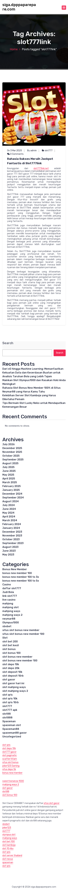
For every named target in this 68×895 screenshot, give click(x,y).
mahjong (7, 603)
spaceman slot (11, 725)
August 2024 (10, 501)
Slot (5, 637)
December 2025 (12, 448)
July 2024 (8, 505)
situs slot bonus (10, 762)
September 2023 (13, 543)
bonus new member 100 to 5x (20, 580)
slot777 (49, 150)
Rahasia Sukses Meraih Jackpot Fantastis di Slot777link (30, 161)
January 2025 (11, 489)
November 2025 (12, 451)
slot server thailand (12, 855)
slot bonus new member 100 (19, 660)
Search (7, 343)
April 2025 (8, 478)
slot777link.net (41, 168)
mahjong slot (10, 607)
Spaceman (9, 721)
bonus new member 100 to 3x (20, 576)
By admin (32, 150)
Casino (6, 584)
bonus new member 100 (17, 573)
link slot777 (9, 595)
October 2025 (11, 455)
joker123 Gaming (10, 765)
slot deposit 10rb (13, 675)
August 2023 (10, 546)
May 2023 (8, 554)
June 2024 (9, 508)
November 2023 (12, 535)
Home (14, 49)
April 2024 (8, 516)
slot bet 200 (10, 641)
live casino (8, 599)
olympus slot (8, 834)
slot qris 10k (9, 698)
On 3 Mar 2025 (14, 150)
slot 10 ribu (7, 848)
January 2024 (11, 527)
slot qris (7, 694)
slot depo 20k (10, 668)
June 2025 (9, 470)
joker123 (6, 827)
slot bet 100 (8, 841)
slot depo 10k (10, 664)
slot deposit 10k (12, 671)
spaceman (7, 862)
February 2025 (11, 486)
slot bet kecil (10, 645)
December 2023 (12, 531)
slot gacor (8, 679)
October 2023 (11, 539)
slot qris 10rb (10, 702)
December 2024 (12, 493)
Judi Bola (8, 592)
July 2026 (8, 444)
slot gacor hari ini (13, 683)
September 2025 (13, 459)
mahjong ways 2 (12, 614)
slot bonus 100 (11, 652)
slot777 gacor (9, 752)
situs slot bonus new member (20, 630)
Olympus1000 (10, 622)
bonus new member (12, 772)
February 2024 (11, 524)
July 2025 (8, 467)
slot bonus (9, 649)
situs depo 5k (9, 769)
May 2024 (8, 512)
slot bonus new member (17, 656)
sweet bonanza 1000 (13, 781)
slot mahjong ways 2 (15, 690)
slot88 (6, 713)
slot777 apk (9, 709)
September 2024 (13, 497)
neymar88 (8, 618)
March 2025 (9, 482)
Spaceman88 (10, 728)
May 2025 (8, 474)
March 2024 (9, 520)
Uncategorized (11, 736)
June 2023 (9, 550)
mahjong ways (11, 611)
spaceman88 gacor (14, 732)
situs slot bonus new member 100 (23, 633)
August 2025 (10, 463)
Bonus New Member (14, 569)
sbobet (6, 626)
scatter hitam (9, 759)
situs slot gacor (51, 803)
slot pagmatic (9, 755)
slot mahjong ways (14, 687)
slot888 (7, 717)
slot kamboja (8, 845)
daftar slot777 (11, 588)
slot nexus (7, 859)
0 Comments (17, 154)
